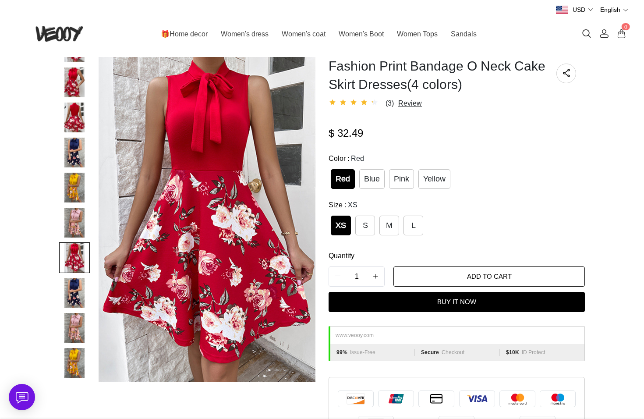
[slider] (355, 102)
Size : (343, 205)
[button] (583, 9)
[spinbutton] (357, 276)
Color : (346, 158)
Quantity (341, 255)
